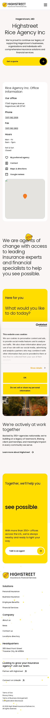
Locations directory (11, 636)
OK (24, 377)
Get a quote (12, 61)
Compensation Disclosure (13, 701)
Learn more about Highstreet (16, 452)
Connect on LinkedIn (12, 680)
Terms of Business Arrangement (15, 698)
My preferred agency (19, 157)
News (5, 625)
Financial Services (10, 607)
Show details (36, 368)
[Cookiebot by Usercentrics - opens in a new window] (36, 325)
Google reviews (17, 174)
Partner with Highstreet (13, 671)
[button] (25, 196)
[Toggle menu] (45, 5)
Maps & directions (18, 168)
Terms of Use (8, 693)
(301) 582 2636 (11, 117)
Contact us (8, 631)
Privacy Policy (8, 695)
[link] (14, 4)
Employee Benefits (11, 602)
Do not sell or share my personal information (25, 389)
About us (7, 620)
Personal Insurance (11, 591)
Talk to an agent (17, 551)
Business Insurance (11, 597)
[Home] (25, 575)
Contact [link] (14, 163)
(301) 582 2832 (11, 128)
